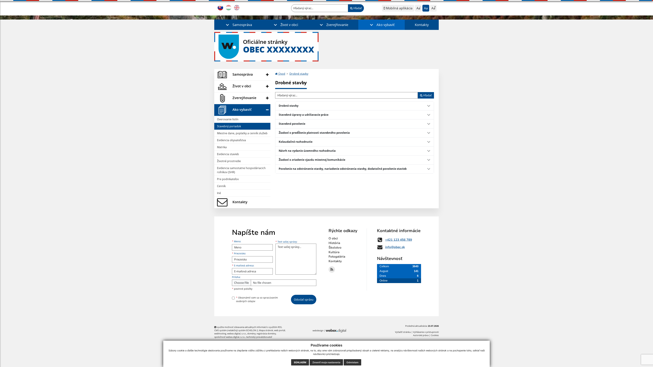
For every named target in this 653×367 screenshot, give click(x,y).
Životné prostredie (229, 161)
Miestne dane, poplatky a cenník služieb (242, 133)
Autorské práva (421, 335)
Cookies (435, 335)
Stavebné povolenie (292, 124)
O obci (333, 238)
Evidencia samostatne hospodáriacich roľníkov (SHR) (241, 170)
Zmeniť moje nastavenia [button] (326, 362)
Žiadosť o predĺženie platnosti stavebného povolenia (314, 133)
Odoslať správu (303, 299)
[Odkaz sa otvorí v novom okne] (332, 269)
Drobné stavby (298, 74)
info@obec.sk (395, 247)
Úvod (281, 74)
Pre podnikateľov (228, 179)
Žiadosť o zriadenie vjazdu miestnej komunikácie (312, 160)
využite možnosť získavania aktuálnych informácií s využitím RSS (249, 327)
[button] (238, 25)
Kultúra (334, 252)
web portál (279, 330)
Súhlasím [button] (300, 362)
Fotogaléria (337, 257)
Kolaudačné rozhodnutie (295, 142)
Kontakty (422, 24)
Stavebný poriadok (229, 126)
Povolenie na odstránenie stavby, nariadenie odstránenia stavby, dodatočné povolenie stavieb (343, 169)
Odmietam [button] (352, 362)
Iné (219, 193)
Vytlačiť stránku (403, 332)
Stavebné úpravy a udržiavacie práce (303, 115)
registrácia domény (266, 333)
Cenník (221, 186)
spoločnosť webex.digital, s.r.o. (229, 336)
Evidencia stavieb (228, 154)
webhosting (220, 333)
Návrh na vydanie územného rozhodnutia (307, 151)
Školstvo (335, 248)
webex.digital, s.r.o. (236, 333)
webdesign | (319, 330)
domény (251, 333)
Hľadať (357, 8)
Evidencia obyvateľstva (231, 140)
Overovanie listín (227, 119)
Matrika (222, 147)
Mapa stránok (266, 330)
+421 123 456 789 (398, 240)
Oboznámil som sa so (257, 299)
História (334, 243)
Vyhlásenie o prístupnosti (426, 332)
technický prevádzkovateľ (259, 336)
